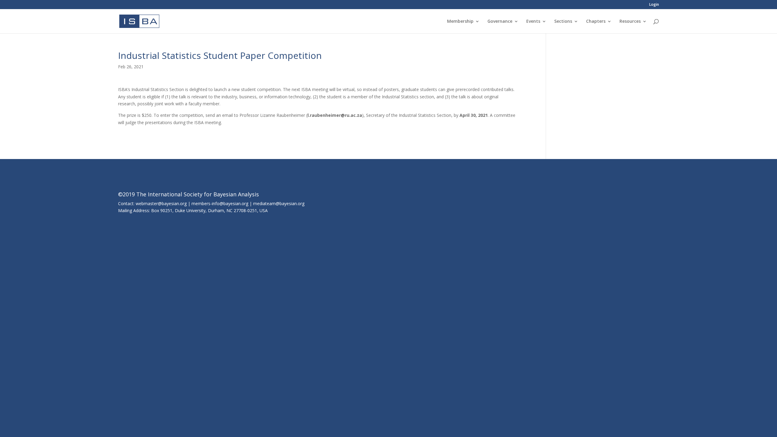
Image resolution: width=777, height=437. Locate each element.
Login (654, 5)
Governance (499, 21)
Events (533, 21)
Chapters (596, 21)
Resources (630, 21)
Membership (460, 21)
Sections (563, 21)
